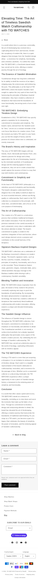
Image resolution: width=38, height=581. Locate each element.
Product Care (8, 506)
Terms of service (19, 574)
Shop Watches (9, 497)
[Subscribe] (29, 528)
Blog (5, 515)
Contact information (20, 577)
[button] (4, 7)
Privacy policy (9, 574)
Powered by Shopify (20, 571)
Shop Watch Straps (10, 501)
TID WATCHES (11, 571)
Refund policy (32, 571)
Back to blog (20, 435)
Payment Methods (10, 510)
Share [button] (6, 40)
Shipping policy (30, 574)
